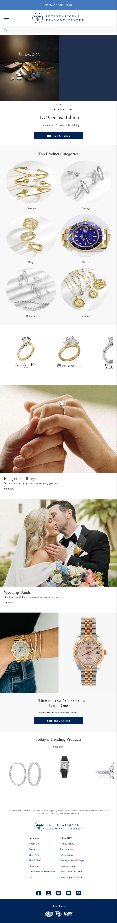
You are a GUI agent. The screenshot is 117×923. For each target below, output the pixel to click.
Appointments (67, 849)
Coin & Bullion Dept (71, 871)
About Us (34, 843)
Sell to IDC (66, 838)
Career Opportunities (71, 877)
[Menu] (6, 18)
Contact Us (34, 849)
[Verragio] (69, 351)
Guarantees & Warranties (42, 871)
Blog (31, 877)
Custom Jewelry (68, 865)
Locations (34, 838)
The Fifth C (35, 860)
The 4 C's (34, 854)
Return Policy (67, 843)
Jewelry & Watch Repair (72, 860)
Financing (34, 865)
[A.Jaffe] (26, 351)
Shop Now (9, 488)
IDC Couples (66, 854)
